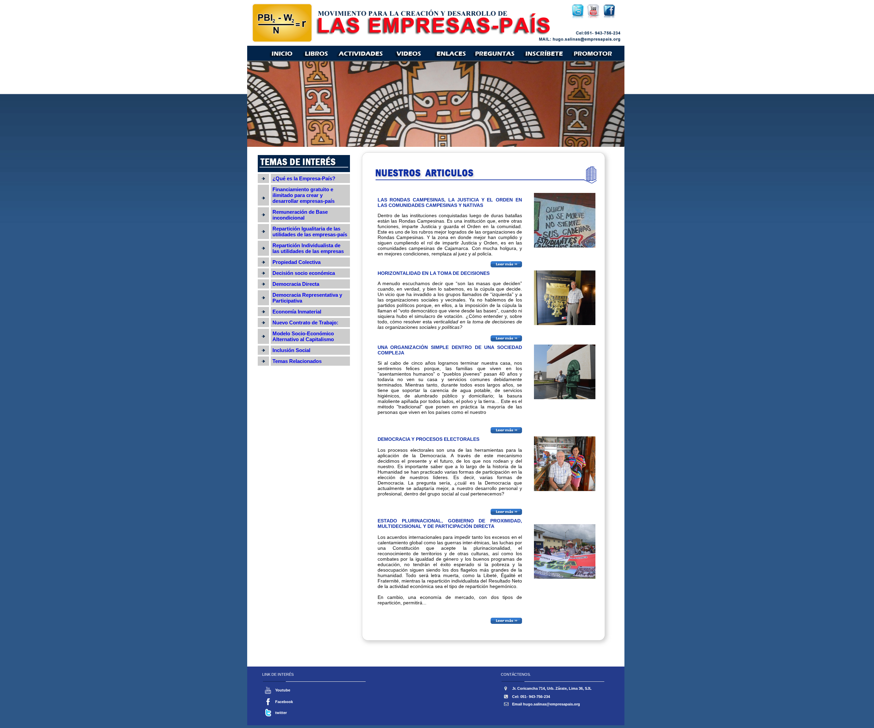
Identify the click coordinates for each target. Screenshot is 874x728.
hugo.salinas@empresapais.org (551, 704)
